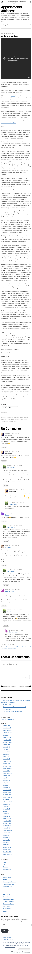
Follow (5, 931)
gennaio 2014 (7, 792)
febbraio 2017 (7, 728)
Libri (4, 864)
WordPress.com (7, 886)
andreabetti (8, 547)
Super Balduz (7, 906)
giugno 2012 (6, 837)
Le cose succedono (8, 901)
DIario (17, 419)
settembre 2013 (7, 802)
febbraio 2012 (7, 847)
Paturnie (3, 421)
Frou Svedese (9, 417)
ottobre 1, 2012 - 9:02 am (12, 433)
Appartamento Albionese (11, 8)
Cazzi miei (13, 419)
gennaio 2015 (7, 764)
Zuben (4, 911)
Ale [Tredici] (6, 894)
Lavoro (21, 419)
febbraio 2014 (7, 790)
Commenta (24, 677)
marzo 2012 (6, 845)
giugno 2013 (6, 809)
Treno (15, 421)
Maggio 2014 (6, 783)
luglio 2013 (6, 806)
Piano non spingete (8, 904)
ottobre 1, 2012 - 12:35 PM (12, 513)
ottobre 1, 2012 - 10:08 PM (14, 525)
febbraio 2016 (7, 737)
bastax (7, 515)
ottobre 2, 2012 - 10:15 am (16, 490)
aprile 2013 (6, 814)
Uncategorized (24, 417)
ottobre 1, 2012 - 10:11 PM (14, 569)
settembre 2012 (7, 830)
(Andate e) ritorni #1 (8, 704)
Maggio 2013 (6, 811)
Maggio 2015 (6, 754)
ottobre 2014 (6, 771)
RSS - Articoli (7, 937)
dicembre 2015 (7, 742)
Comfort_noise (9, 591)
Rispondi (4, 447)
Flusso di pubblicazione (9, 882)
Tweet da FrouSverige (7, 719)
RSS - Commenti (8, 940)
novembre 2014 (7, 768)
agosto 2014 (6, 775)
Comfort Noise (7, 897)
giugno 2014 (6, 780)
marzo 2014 (6, 787)
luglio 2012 (6, 835)
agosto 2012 (6, 833)
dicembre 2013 (7, 794)
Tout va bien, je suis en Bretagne (12, 711)
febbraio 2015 (7, 761)
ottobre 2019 (6, 725)
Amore (8, 419)
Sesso (7, 421)
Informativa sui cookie (10, 947)
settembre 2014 (7, 773)
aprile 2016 (6, 735)
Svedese (5, 867)
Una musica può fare (24, 686)
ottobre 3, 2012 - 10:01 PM (16, 502)
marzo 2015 (6, 759)
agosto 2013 (6, 804)
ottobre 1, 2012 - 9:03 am (12, 451)
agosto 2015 (6, 747)
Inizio (4, 862)
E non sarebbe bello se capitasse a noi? (14, 707)
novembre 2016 (7, 730)
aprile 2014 (6, 785)
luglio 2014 (6, 778)
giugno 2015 (6, 752)
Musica (25, 419)
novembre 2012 (7, 825)
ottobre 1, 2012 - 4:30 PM (12, 545)
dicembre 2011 (7, 852)
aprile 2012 (6, 842)
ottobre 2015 (6, 744)
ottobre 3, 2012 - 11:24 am (12, 589)
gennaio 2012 (7, 849)
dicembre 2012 (7, 823)
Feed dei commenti (8, 884)
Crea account (7, 877)
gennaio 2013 (7, 821)
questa (13, 96)
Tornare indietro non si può (9, 686)
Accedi (5, 879)
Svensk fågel (5, 717)
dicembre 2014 (7, 766)
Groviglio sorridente (8, 899)
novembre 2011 (7, 854)
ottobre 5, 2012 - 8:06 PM (16, 630)
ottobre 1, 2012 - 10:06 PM (14, 465)
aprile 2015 (6, 756)
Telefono (11, 421)
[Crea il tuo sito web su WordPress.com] (16, 2)
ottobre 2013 (6, 799)
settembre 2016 (7, 733)
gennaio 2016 (7, 740)
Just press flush (7, 709)
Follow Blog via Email (9, 916)
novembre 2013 (7, 797)
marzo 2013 (6, 816)
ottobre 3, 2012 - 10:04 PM (14, 610)
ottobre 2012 (6, 828)
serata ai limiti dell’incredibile (8, 123)
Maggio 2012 (6, 840)
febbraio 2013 (7, 818)
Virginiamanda (7, 909)
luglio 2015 (6, 749)
